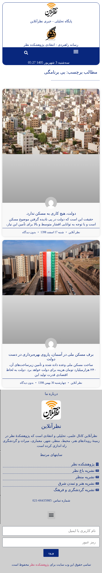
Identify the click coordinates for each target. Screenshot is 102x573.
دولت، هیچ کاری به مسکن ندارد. (51, 213)
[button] (76, 51)
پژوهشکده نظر (39, 564)
